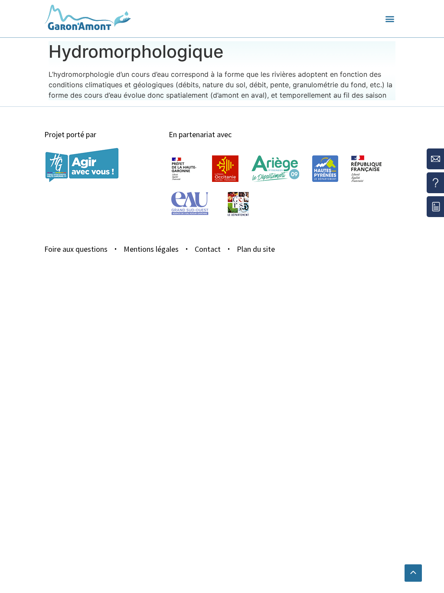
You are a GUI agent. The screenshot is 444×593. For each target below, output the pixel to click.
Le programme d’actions (87, 49)
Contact (208, 249)
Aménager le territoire (181, 55)
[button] (390, 19)
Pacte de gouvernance (251, 44)
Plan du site (256, 249)
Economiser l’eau (171, 44)
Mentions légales (151, 249)
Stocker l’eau (325, 44)
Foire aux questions (76, 249)
